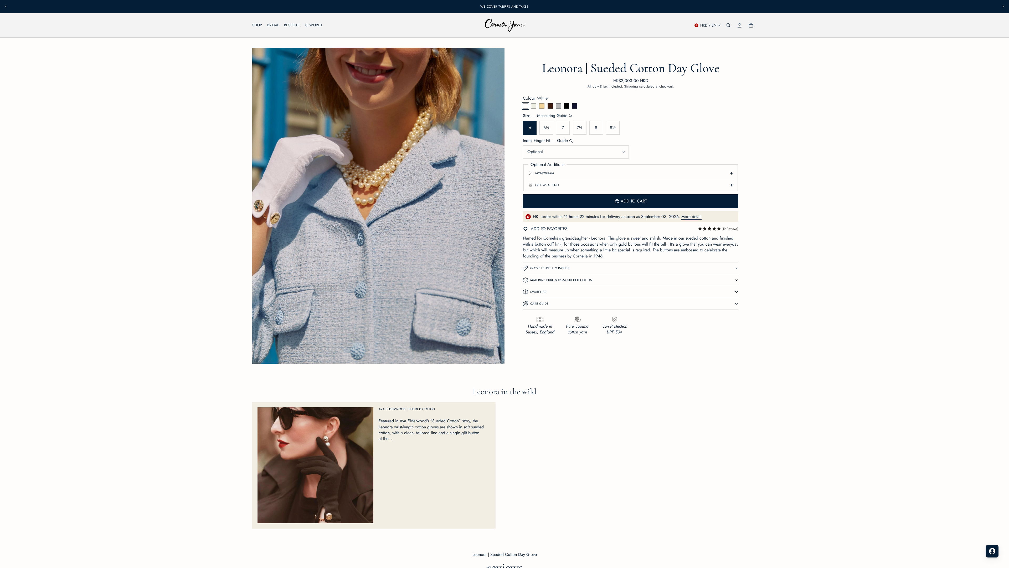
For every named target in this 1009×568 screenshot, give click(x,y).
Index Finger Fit (545, 141)
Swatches (538, 292)
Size (545, 116)
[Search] (728, 25)
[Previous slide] (6, 6)
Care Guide (539, 303)
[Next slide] (1003, 6)
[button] (718, 229)
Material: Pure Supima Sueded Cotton (561, 280)
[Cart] (751, 25)
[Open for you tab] (992, 551)
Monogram (544, 173)
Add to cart (634, 201)
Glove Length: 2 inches (549, 268)
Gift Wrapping (547, 185)
